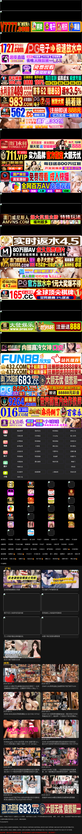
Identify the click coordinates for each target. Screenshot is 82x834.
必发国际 (25, 549)
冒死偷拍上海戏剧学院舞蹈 (52, 613)
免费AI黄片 (65, 559)
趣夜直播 (11, 549)
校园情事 (37, 472)
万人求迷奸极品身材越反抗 (13, 636)
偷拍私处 (3, 549)
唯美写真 (55, 462)
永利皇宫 (58, 549)
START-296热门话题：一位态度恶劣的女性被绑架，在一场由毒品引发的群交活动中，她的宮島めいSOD (60, 771)
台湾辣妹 (20, 441)
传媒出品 (20, 467)
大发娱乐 (42, 549)
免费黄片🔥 (11, 554)
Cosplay (55, 436)
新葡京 (68, 539)
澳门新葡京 (34, 549)
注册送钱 (46, 539)
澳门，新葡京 (54, 554)
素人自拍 (73, 436)
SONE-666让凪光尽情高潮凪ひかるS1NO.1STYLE (22, 714)
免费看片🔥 (66, 549)
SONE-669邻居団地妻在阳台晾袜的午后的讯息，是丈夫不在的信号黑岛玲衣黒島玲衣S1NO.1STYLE (60, 743)
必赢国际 (3, 544)
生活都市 (20, 472)
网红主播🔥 (74, 559)
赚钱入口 (48, 559)
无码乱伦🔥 (20, 554)
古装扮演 (20, 451)
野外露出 (73, 446)
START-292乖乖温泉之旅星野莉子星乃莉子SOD (59, 686)
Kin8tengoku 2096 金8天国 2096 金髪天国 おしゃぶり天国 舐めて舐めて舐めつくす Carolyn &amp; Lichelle (21, 744)
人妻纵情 (55, 472)
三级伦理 (20, 436)
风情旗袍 (20, 456)
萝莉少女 (73, 431)
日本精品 (37, 436)
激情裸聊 (3, 554)
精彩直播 (35, 544)
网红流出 (55, 446)
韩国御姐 (37, 441)
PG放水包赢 (19, 544)
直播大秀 (77, 554)
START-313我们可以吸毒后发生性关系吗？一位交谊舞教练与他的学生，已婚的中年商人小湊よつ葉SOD (22, 688)
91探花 (37, 446)
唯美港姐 (55, 441)
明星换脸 (37, 456)
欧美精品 (55, 431)
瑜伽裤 (55, 456)
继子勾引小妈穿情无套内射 (13, 613)
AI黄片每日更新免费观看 (51, 636)
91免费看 (3, 563)
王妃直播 (63, 544)
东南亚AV (73, 441)
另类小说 (20, 477)
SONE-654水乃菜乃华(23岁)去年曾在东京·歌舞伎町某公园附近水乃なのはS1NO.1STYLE (21, 798)
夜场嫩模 (18, 549)
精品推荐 (20, 431)
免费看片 (62, 554)
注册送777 (54, 539)
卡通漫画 (20, 462)
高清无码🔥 (56, 559)
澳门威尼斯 (4, 559)
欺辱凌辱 (20, 446)
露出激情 (37, 462)
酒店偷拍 (49, 544)
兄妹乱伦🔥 (30, 559)
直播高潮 (27, 544)
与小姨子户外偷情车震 (50, 589)
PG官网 (10, 539)
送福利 (61, 539)
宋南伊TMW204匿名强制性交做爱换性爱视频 (58, 797)
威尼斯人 (3, 539)
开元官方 (29, 554)
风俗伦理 (73, 472)
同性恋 (73, 467)
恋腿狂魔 (73, 451)
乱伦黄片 (71, 544)
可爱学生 (55, 451)
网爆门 (73, 462)
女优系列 (37, 451)
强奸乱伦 (37, 431)
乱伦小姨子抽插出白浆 (12, 659)
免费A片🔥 (22, 559)
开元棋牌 (17, 539)
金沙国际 (45, 554)
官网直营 (25, 539)
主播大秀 (56, 544)
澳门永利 (32, 539)
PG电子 (39, 539)
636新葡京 (75, 549)
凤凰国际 (11, 544)
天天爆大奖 (37, 554)
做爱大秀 (70, 554)
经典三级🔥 (13, 559)
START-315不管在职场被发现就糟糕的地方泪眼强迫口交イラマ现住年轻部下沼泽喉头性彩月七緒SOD (21, 771)
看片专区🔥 (39, 559)
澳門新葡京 (50, 549)
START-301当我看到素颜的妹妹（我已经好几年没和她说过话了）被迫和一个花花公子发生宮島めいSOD (60, 716)
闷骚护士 (73, 456)
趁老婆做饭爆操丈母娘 (12, 589)
